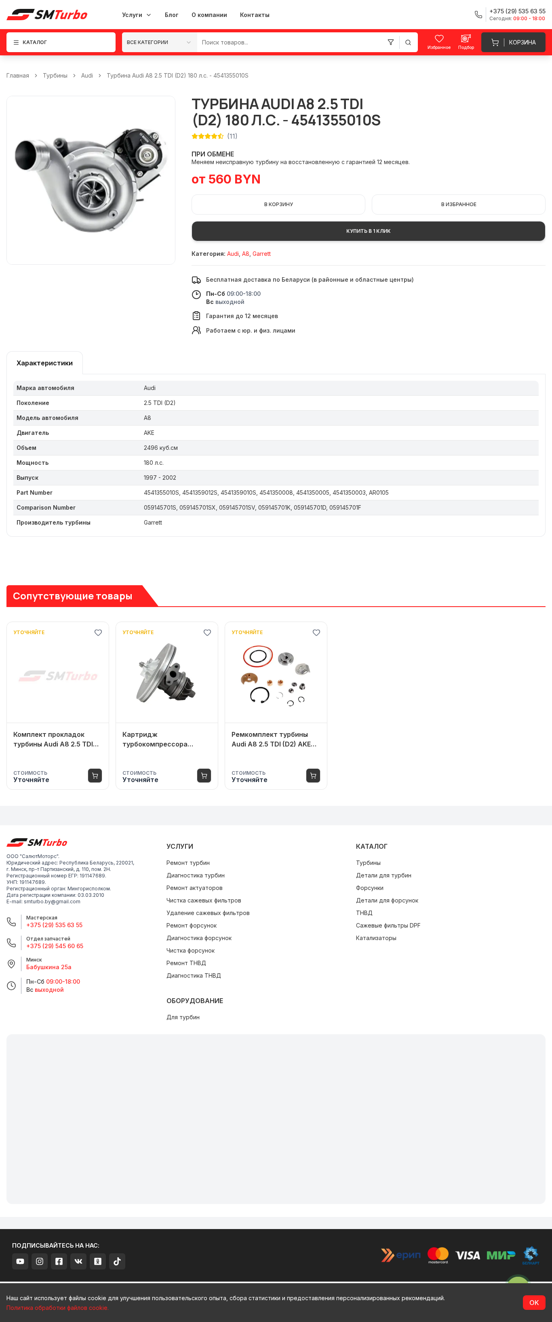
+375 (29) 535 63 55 (54, 924)
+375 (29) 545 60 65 (54, 945)
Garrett (262, 253)
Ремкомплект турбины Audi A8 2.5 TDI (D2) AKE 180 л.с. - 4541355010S (271, 739)
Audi (87, 75)
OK (534, 1303)
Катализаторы (376, 937)
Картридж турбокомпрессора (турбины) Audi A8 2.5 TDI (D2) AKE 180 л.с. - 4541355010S (164, 739)
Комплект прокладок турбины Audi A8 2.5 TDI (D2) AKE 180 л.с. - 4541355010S (53, 739)
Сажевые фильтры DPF (388, 925)
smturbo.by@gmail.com (52, 901)
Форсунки (369, 887)
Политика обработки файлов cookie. (57, 1307)
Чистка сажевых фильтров (203, 900)
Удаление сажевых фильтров (208, 912)
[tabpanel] (276, 455)
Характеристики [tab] (45, 363)
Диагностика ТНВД (193, 975)
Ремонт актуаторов (194, 887)
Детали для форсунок (387, 900)
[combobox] (159, 42)
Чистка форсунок (190, 950)
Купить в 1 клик (368, 231)
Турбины (55, 75)
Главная (17, 75)
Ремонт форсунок (191, 925)
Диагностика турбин (195, 875)
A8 (245, 253)
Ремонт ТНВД (186, 962)
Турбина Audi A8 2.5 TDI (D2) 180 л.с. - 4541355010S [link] (178, 75)
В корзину (278, 204)
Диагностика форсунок (199, 937)
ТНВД (364, 912)
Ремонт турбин (188, 862)
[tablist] (44, 362)
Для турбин (183, 1017)
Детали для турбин (383, 875)
